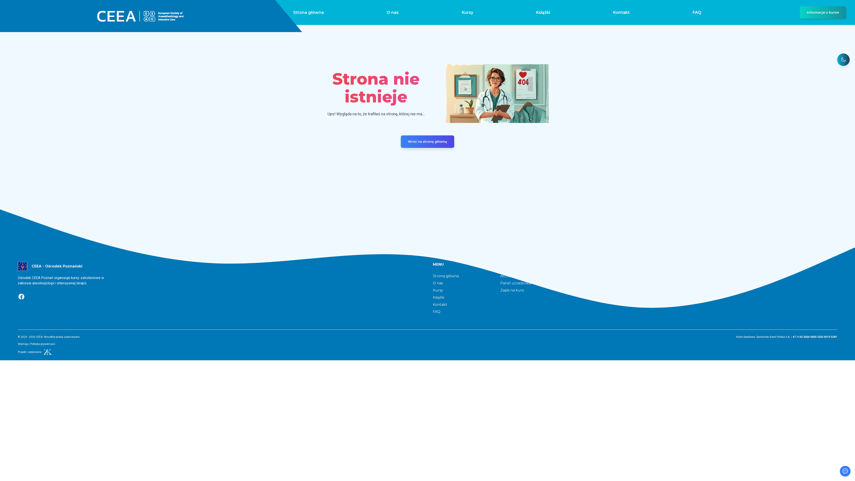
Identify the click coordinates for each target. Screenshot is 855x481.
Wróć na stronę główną (427, 142)
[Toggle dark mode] (843, 59)
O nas (393, 12)
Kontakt (621, 12)
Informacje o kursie (823, 12)
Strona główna (308, 12)
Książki (543, 12)
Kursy (467, 12)
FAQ (696, 12)
